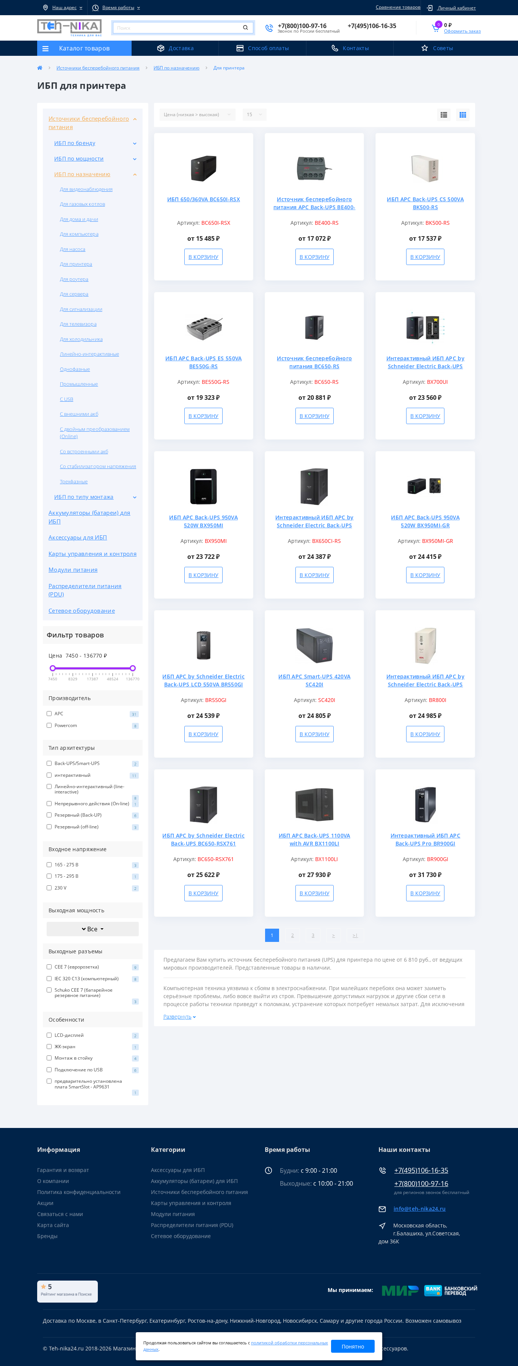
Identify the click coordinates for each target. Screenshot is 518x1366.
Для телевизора (78, 323)
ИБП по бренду (74, 143)
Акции (45, 1203)
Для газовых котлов (82, 203)
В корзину (203, 256)
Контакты (356, 48)
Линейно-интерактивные (89, 353)
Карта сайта (53, 1225)
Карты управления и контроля (93, 553)
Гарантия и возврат (63, 1170)
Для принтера (76, 263)
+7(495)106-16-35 (421, 1170)
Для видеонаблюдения (86, 189)
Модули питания (73, 569)
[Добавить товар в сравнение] (243, 154)
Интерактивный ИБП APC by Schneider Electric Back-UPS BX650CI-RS (314, 525)
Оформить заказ (462, 31)
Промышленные (79, 383)
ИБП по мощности (79, 158)
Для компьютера (79, 233)
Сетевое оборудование (82, 610)
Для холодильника (81, 339)
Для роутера (74, 279)
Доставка (181, 48)
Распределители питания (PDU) (85, 590)
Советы (443, 48)
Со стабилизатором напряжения (98, 466)
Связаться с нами (60, 1214)
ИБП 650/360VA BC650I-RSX (203, 199)
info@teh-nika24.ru (420, 1208)
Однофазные (75, 369)
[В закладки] (243, 143)
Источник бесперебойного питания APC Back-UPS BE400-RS (314, 207)
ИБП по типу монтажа (84, 496)
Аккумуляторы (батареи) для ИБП (89, 517)
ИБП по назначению (176, 68)
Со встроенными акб (84, 451)
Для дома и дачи (79, 219)
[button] (62, 7)
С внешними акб (79, 413)
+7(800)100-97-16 (421, 1183)
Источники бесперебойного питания (98, 68)
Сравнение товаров (398, 7)
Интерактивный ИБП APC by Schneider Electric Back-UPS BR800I (425, 684)
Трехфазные (74, 481)
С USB (66, 399)
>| (355, 935)
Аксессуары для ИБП (78, 537)
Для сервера (74, 293)
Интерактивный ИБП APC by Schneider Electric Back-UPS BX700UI (425, 366)
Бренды (47, 1236)
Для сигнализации (81, 309)
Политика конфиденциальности (79, 1192)
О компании (53, 1181)
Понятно (353, 1346)
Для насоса (72, 249)
